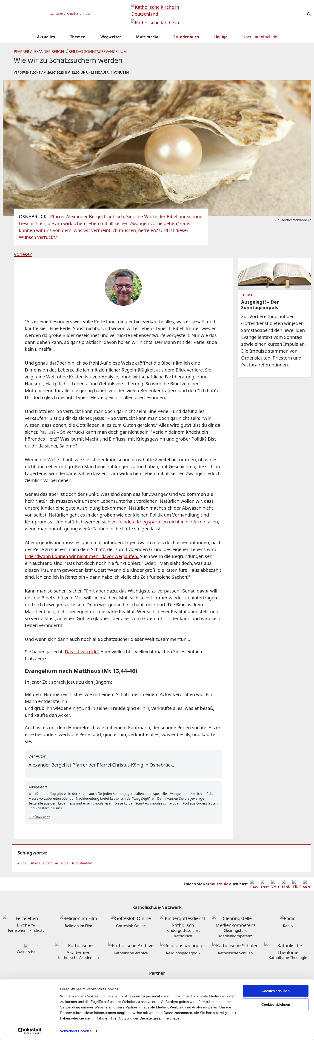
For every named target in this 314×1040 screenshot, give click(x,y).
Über (260, 36)
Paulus (46, 432)
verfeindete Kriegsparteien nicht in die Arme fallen (164, 522)
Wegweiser (110, 36)
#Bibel (22, 863)
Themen (78, 36)
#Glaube (61, 863)
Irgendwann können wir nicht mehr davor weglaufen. (82, 556)
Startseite (56, 14)
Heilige (221, 36)
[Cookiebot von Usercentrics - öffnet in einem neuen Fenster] (30, 1031)
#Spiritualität (82, 863)
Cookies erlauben (276, 991)
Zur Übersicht (39, 817)
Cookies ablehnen (275, 1004)
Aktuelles (73, 14)
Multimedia (147, 36)
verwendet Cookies (75, 1031)
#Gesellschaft (41, 863)
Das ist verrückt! (82, 651)
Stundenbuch (186, 36)
